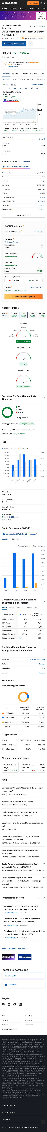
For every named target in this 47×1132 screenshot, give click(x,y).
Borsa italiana (35, 8)
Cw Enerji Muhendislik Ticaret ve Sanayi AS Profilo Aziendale (19, 649)
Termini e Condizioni (8, 1105)
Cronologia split (42, 79)
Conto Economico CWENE (16, 528)
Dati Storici (30, 79)
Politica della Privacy (8, 1112)
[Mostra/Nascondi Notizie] (15, 84)
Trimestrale (15, 539)
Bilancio (24, 74)
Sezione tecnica (37, 74)
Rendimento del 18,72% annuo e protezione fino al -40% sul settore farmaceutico (23, 920)
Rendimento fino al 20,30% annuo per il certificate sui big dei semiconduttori (21, 907)
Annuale (5, 539)
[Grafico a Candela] (4, 84)
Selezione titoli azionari (18, 8)
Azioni (4, 8)
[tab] (14, 315)
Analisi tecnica (9, 307)
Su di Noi (28, 1016)
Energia (42, 664)
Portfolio (5, 1025)
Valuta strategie (13, 66)
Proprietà (22, 79)
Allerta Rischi (6, 1119)
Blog (3, 1016)
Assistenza (29, 1025)
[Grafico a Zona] (7, 84)
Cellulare (5, 1020)
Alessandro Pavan (12, 925)
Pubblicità (28, 1020)
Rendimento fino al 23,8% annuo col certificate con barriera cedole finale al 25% (24, 932)
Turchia (42, 673)
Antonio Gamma (11, 937)
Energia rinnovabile (37, 659)
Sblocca (40, 139)
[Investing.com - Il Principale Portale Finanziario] (12, 3)
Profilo (14, 79)
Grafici (15, 74)
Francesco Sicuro (11, 913)
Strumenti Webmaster (9, 1029)
